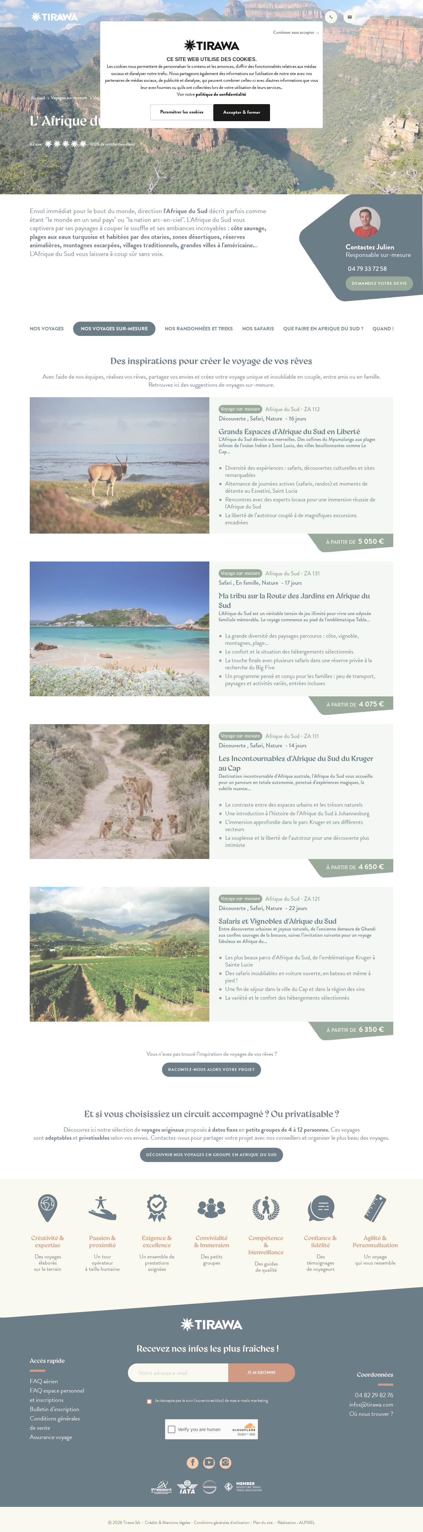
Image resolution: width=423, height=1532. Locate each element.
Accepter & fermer (241, 112)
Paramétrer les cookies (181, 112)
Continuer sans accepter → (296, 32)
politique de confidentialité (221, 94)
